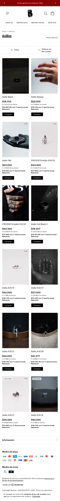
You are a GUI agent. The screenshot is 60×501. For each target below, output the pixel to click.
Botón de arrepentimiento (12, 480)
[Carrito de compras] (52, 13)
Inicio (4, 31)
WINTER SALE (22, 23)
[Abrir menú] (7, 13)
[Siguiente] (56, 3)
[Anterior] (4, 3)
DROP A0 (9, 23)
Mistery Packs (37, 23)
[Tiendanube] (13, 485)
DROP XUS (52, 23)
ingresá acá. (49, 478)
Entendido (36, 496)
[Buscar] (46, 13)
